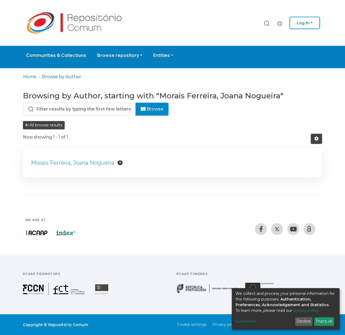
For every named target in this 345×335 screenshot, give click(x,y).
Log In (303, 22)
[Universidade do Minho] (102, 293)
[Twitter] (277, 229)
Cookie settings (191, 324)
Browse (154, 109)
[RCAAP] (309, 229)
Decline (303, 321)
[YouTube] (293, 229)
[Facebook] (261, 229)
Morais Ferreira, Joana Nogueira (72, 163)
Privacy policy (225, 324)
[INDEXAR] (65, 233)
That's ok (324, 321)
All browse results (45, 125)
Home (29, 76)
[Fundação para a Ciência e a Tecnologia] (54, 293)
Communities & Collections (56, 55)
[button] (281, 22)
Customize (246, 321)
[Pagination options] (316, 139)
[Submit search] (266, 23)
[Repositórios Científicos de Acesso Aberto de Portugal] (37, 233)
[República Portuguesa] (210, 292)
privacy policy (305, 310)
